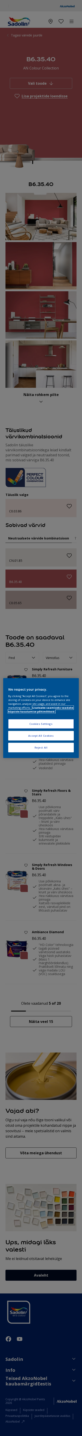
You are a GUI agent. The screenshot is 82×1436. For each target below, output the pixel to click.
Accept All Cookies (41, 735)
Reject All (41, 747)
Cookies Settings (40, 724)
